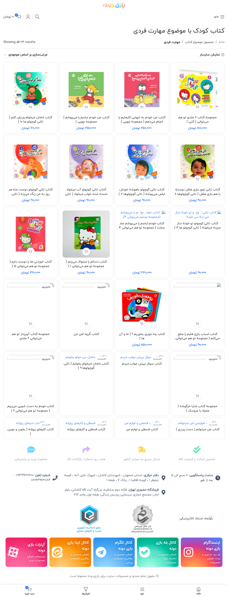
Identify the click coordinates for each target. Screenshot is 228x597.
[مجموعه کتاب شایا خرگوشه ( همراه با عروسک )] (197, 378)
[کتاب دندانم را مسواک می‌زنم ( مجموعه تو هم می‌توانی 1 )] (86, 234)
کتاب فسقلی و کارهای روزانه (86, 429)
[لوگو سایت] (114, 5)
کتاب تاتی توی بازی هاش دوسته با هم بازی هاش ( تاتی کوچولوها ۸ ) (197, 193)
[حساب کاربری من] (28, 16)
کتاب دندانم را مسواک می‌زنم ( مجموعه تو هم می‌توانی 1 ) (86, 264)
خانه (222, 42)
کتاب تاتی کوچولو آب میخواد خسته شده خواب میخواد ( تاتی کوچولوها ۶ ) (86, 193)
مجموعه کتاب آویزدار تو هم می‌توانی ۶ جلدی (30, 336)
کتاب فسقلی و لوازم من (142, 429)
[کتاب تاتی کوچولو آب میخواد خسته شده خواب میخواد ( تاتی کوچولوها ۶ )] (86, 161)
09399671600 (25, 475)
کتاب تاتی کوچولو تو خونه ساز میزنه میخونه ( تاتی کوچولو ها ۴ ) (197, 225)
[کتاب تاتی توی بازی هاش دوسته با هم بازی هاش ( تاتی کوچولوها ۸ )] (197, 161)
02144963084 (40, 480)
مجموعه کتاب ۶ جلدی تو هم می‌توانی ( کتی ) (197, 119)
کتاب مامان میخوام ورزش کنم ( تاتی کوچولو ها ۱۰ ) (30, 119)
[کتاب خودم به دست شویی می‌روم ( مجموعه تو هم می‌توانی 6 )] (30, 378)
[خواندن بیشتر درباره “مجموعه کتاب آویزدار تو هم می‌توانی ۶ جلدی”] (31, 324)
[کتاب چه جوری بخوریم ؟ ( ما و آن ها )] (141, 306)
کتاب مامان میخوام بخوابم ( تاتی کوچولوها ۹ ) (86, 366)
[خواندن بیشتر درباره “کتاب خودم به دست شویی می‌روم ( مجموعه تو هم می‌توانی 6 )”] (31, 396)
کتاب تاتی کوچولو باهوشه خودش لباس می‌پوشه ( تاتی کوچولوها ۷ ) (142, 191)
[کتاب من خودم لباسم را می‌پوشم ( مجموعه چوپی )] (86, 89)
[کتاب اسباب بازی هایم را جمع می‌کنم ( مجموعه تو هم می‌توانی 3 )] (197, 306)
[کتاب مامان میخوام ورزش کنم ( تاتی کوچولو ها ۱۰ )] (30, 89)
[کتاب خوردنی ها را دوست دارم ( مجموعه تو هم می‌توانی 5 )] (30, 234)
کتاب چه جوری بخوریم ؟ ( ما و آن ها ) (142, 336)
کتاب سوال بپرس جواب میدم (142, 364)
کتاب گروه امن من (86, 334)
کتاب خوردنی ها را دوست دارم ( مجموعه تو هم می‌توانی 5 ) (31, 264)
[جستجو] (37, 16)
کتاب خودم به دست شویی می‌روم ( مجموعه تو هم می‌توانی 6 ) (30, 408)
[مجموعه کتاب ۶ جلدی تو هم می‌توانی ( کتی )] (197, 89)
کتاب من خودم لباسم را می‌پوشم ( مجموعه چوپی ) (86, 119)
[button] (198, 107)
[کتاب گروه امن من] (86, 306)
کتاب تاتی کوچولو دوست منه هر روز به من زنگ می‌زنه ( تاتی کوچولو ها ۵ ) (31, 193)
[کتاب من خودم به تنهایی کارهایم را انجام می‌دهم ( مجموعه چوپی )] (141, 89)
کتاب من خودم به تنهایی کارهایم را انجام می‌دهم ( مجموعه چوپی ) (141, 119)
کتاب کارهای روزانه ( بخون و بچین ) (30, 431)
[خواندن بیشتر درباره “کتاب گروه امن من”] (86, 324)
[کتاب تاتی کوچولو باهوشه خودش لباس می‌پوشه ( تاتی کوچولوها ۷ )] (141, 161)
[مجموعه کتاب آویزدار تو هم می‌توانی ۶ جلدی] (30, 306)
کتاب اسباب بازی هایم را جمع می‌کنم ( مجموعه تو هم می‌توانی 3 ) (197, 338)
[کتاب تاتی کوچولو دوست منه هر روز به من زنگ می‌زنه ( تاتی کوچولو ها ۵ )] (30, 161)
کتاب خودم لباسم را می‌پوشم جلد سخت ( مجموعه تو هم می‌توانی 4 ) (142, 227)
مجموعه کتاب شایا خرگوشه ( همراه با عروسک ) (197, 408)
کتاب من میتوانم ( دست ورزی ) (197, 429)
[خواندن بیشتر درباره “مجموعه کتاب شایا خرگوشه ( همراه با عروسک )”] (198, 396)
